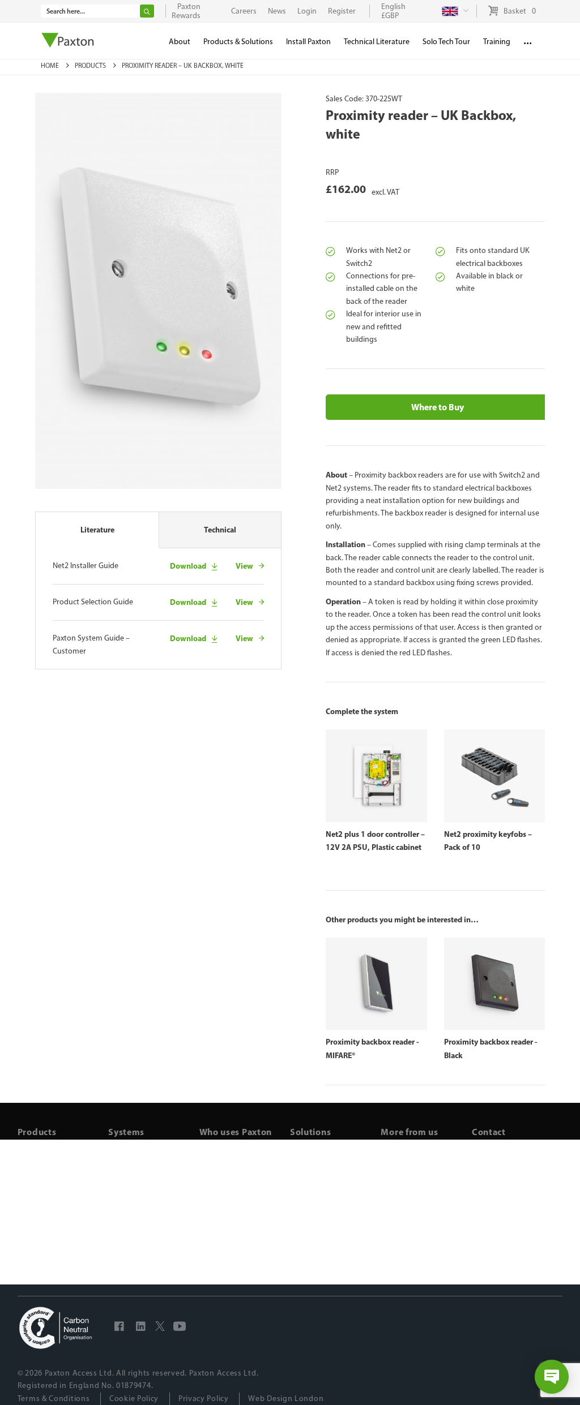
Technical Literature (377, 41)
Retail (209, 1208)
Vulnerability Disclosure (422, 1234)
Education (216, 1183)
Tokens (30, 1196)
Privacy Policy (203, 1398)
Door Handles (41, 1221)
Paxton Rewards (186, 11)
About (179, 41)
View (244, 566)
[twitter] (160, 1328)
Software (33, 1234)
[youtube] (179, 1328)
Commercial (220, 1145)
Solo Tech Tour (446, 41)
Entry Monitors (43, 1208)
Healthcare (218, 1221)
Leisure (211, 1196)
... (527, 39)
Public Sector (222, 1234)
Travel (209, 1247)
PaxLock (122, 1183)
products (91, 66)
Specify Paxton (407, 1158)
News (390, 1196)
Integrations (402, 1208)
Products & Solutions (238, 41)
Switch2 (122, 1208)
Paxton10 (124, 1158)
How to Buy (400, 1170)
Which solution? (318, 1145)
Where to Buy (437, 407)
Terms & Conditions (54, 1398)
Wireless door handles (329, 1170)
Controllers (37, 1183)
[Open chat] (552, 1377)
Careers (394, 1221)
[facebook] (119, 1328)
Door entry (308, 1183)
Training (395, 1183)
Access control (315, 1158)
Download (188, 566)
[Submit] (147, 11)
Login (307, 11)
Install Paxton (404, 1145)
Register (342, 11)
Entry (117, 1196)
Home (51, 66)
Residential (218, 1170)
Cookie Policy (134, 1398)
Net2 (116, 1145)
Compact (123, 1221)
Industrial (215, 1158)
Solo (115, 1170)
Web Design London (285, 1398)
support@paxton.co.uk (510, 1158)
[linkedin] (141, 1328)
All (22, 1145)
